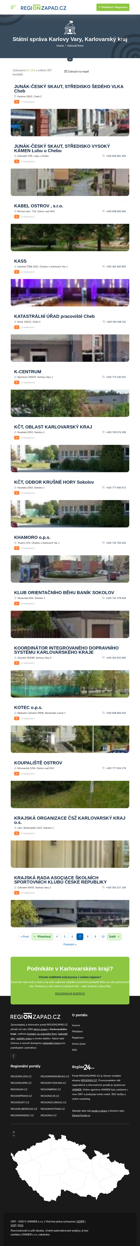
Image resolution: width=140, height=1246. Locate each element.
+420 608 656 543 (115, 713)
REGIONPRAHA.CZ (21, 1096)
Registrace (121, 7)
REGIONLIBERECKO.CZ (24, 1109)
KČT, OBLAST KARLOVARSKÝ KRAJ (53, 427)
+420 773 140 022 (115, 377)
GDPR (80, 1221)
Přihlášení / (107, 7)
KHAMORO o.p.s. (32, 537)
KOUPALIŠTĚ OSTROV (38, 762)
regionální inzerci (52, 1043)
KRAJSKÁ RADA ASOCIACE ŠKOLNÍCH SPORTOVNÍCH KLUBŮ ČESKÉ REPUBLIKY (60, 880)
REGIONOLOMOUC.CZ (53, 1102)
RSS (74, 1050)
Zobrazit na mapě (78, 71)
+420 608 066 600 (115, 211)
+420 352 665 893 (115, 266)
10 (102, 936)
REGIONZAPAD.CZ (21, 1083)
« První (24, 936)
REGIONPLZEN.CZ (21, 1076)
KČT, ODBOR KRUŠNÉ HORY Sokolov (54, 482)
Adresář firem (75, 45)
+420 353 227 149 (115, 887)
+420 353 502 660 (115, 657)
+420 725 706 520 (115, 542)
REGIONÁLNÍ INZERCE (70, 993)
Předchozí (44, 936)
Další (112, 936)
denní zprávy (41, 1029)
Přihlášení (77, 1031)
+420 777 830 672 (115, 487)
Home (60, 45)
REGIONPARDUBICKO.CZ (55, 1076)
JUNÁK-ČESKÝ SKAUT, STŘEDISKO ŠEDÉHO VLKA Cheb (68, 88)
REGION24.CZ (49, 1115)
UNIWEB (76, 1089)
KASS (20, 261)
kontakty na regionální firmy (42, 1033)
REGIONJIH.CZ (19, 1089)
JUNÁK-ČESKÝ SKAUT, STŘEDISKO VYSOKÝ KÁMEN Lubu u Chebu (62, 148)
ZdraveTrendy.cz (81, 1115)
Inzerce (76, 1025)
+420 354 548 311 (116, 321)
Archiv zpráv (79, 1043)
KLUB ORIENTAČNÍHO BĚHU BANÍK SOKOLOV (64, 592)
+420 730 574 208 (115, 432)
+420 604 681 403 (115, 156)
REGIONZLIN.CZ (50, 1096)
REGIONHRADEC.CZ (22, 1115)
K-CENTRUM (27, 371)
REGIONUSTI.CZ (20, 1102)
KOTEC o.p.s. (28, 707)
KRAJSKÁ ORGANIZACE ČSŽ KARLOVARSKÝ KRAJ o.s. (69, 820)
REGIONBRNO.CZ (51, 1089)
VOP (13, 1225)
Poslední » (70, 944)
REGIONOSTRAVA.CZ (53, 1109)
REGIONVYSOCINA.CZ (53, 1083)
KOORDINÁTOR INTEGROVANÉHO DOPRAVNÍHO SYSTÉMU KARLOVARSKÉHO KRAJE (66, 650)
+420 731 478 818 (115, 598)
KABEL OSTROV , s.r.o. (38, 205)
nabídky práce (24, 1038)
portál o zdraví (99, 1110)
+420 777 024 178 (115, 768)
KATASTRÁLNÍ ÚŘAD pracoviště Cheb (54, 316)
